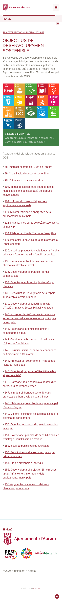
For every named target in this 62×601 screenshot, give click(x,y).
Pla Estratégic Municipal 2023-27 (23, 32)
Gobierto (37, 588)
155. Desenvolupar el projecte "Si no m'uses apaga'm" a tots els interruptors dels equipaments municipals (30, 473)
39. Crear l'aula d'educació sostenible (27, 173)
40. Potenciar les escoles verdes (24, 180)
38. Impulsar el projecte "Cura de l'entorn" (29, 166)
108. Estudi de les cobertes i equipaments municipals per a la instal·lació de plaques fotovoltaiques (28, 190)
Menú (8, 529)
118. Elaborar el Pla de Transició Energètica (30, 233)
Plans (7, 19)
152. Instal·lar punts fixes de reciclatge (27, 445)
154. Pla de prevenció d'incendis (24, 463)
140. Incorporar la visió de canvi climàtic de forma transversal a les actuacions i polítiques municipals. (29, 318)
